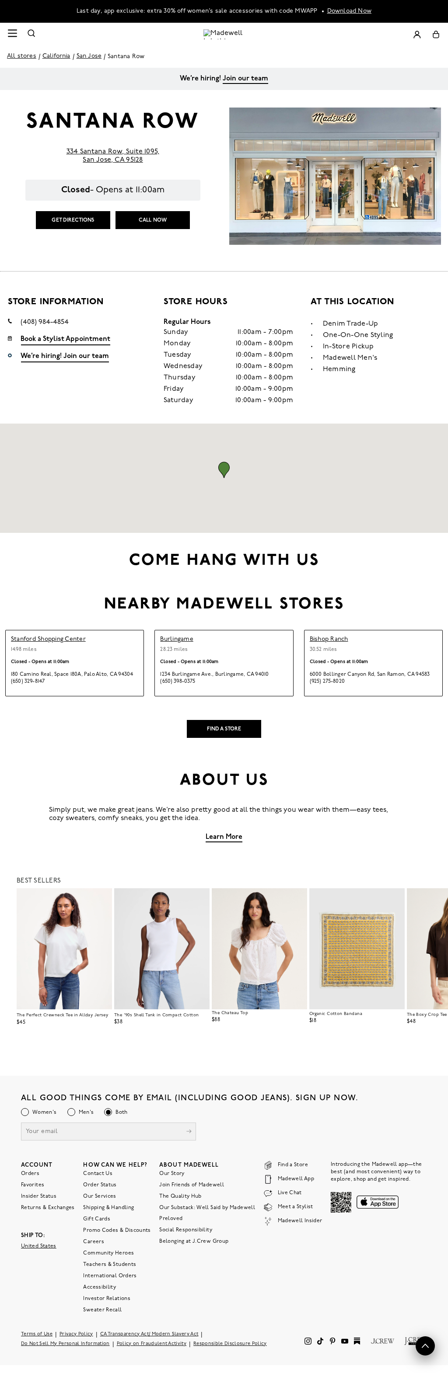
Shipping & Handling (108, 1207)
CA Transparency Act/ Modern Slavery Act (149, 1333)
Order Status (99, 1184)
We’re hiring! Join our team (65, 356)
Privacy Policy (76, 1333)
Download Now (349, 11)
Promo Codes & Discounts (116, 1230)
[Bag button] (436, 34)
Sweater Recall (102, 1309)
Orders (30, 1173)
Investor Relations (106, 1298)
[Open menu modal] (12, 34)
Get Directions (73, 220)
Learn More (224, 837)
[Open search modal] (31, 34)
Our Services (99, 1196)
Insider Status (38, 1196)
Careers (93, 1241)
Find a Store (224, 729)
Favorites (32, 1184)
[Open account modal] (417, 34)
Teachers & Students (109, 1264)
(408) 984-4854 (45, 322)
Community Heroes (108, 1252)
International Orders (109, 1275)
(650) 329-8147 (28, 681)
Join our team (245, 78)
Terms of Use (36, 1333)
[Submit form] (189, 1132)
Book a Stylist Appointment (65, 339)
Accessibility (99, 1287)
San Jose (89, 56)
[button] (224, 470)
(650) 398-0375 (177, 681)
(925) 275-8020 (327, 681)
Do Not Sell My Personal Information (65, 1343)
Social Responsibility (185, 1229)
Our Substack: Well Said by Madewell (207, 1207)
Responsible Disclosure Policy (230, 1343)
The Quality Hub (180, 1196)
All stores (21, 56)
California (56, 56)
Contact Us (97, 1173)
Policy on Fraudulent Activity (152, 1343)
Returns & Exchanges (48, 1207)
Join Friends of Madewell (191, 1184)
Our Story (171, 1173)
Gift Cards (96, 1218)
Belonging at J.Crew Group (193, 1241)
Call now (153, 220)
